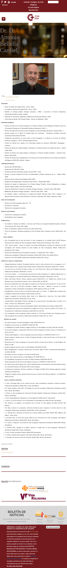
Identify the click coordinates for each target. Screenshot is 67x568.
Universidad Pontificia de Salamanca (60, 523)
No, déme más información (15, 566)
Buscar (62, 2)
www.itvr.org (33, 531)
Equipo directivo (10, 100)
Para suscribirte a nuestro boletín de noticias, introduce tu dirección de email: (16, 520)
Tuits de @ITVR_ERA (7, 452)
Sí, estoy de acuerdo (53, 527)
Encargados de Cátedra (12, 97)
